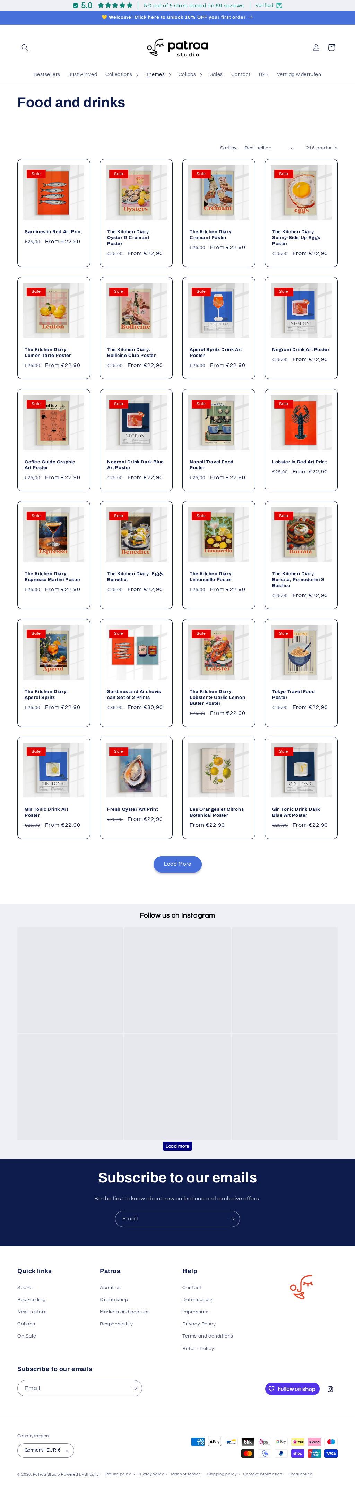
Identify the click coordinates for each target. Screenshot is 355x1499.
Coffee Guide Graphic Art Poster (50, 464)
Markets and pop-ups (125, 1311)
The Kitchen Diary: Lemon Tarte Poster (48, 353)
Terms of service (185, 1474)
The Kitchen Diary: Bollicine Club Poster (131, 353)
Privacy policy (151, 1474)
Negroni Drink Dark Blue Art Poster (135, 464)
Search (26, 1287)
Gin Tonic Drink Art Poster (46, 812)
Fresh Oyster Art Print (132, 809)
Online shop (114, 1299)
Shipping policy (222, 1474)
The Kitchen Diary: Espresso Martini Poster (53, 576)
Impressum (195, 1311)
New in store (32, 1311)
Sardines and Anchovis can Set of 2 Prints (134, 694)
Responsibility (116, 1324)
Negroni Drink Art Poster (300, 350)
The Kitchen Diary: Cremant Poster (211, 235)
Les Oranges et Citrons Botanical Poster (217, 812)
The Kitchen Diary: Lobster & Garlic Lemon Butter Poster (217, 697)
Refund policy (118, 1474)
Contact (192, 1287)
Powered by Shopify (80, 1474)
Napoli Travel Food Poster (212, 464)
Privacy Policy (199, 1324)
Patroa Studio (46, 1474)
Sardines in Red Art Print (53, 232)
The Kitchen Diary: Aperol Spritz (46, 694)
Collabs (26, 1324)
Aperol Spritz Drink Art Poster (216, 353)
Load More (177, 864)
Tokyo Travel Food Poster (293, 694)
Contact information (262, 1474)
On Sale (26, 1336)
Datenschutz (197, 1299)
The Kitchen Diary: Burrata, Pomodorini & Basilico (298, 579)
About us (110, 1287)
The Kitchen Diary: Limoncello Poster (211, 576)
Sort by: (229, 148)
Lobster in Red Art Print (299, 461)
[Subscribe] (232, 1219)
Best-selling (31, 1299)
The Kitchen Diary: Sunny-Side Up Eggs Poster (296, 238)
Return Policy (198, 1348)
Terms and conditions (207, 1336)
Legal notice (300, 1474)
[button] (25, 47)
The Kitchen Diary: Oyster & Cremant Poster (128, 238)
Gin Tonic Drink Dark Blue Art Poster (296, 812)
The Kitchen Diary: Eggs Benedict (135, 576)
